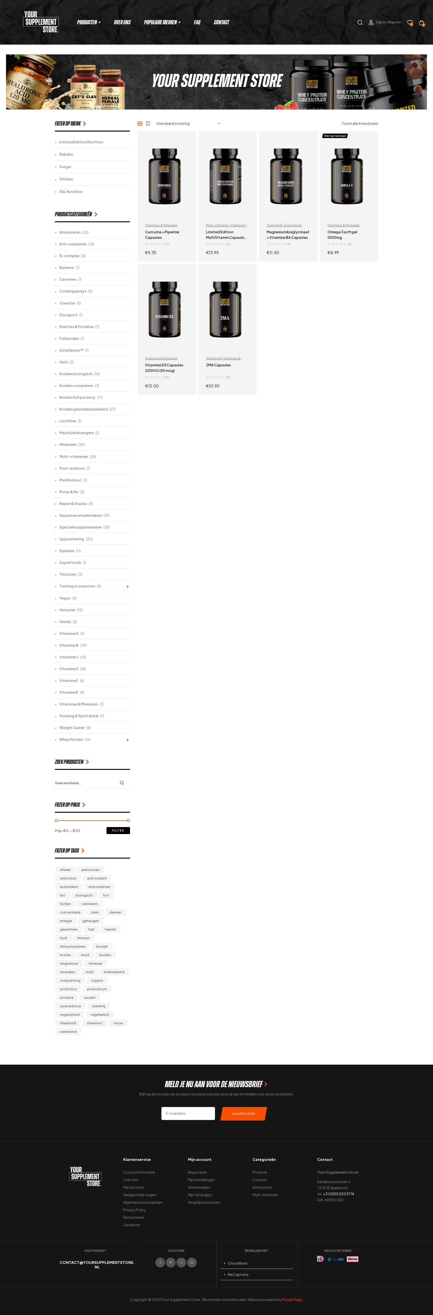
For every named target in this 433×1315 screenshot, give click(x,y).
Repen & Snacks (73, 503)
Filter (118, 830)
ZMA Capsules (218, 365)
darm (95, 912)
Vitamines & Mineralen (161, 225)
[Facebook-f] (160, 1262)
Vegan (65, 598)
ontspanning (70, 980)
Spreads (66, 550)
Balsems (66, 267)
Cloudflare (237, 1263)
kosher (65, 955)
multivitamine (114, 972)
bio (62, 895)
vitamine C (95, 1023)
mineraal (95, 963)
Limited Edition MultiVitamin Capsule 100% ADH (225, 237)
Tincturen (67, 574)
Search (123, 782)
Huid (63, 362)
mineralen (67, 972)
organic (97, 980)
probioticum (97, 989)
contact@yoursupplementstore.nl (97, 1264)
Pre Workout (70, 480)
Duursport (68, 315)
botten (65, 904)
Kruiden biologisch (75, 373)
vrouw (118, 1023)
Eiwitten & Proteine (76, 326)
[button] (257, 1263)
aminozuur (68, 878)
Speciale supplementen (80, 527)
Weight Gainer (72, 727)
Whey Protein (71, 739)
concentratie (70, 912)
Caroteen (67, 279)
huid (63, 938)
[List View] (148, 124)
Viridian (66, 179)
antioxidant (69, 887)
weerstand (68, 1032)
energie (66, 921)
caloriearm (89, 904)
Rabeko (66, 154)
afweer (65, 870)
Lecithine (67, 421)
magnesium (69, 963)
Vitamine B (274, 225)
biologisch (84, 895)
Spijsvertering (71, 539)
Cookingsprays (72, 291)
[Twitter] (171, 1262)
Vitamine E (68, 680)
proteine (66, 997)
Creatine (67, 303)
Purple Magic (292, 1299)
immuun (83, 938)
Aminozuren (69, 232)
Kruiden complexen (76, 385)
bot (106, 895)
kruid (85, 955)
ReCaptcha (238, 1274)
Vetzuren (67, 610)
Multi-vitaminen (217, 225)
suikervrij (98, 1006)
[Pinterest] (192, 1262)
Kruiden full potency (77, 397)
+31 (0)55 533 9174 (338, 1193)
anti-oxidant (96, 878)
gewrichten (69, 929)
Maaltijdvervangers (76, 432)
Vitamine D (68, 668)
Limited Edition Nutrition (81, 142)
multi (89, 972)
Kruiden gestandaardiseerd (83, 409)
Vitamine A (238, 225)
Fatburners (69, 338)
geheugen (90, 921)
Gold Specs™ (71, 350)
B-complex (69, 255)
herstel (110, 929)
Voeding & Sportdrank (78, 716)
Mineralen (67, 444)
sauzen (89, 997)
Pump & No (68, 491)
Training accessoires (77, 586)
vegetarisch (100, 1015)
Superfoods (70, 562)
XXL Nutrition (70, 191)
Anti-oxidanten (73, 244)
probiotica (68, 989)
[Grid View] (140, 124)
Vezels (65, 621)
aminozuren (90, 870)
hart (91, 929)
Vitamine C (69, 657)
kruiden (105, 955)
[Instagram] (181, 1262)
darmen (116, 912)
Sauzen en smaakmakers (80, 515)
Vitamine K (68, 692)
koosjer (102, 946)
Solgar (65, 166)
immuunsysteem (72, 946)
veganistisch (70, 1015)
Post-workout (72, 468)
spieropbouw (70, 1006)
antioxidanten (99, 887)
